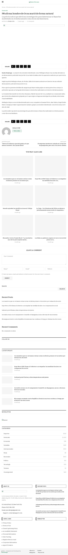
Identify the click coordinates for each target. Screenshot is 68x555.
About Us (32, 550)
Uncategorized (35, 472)
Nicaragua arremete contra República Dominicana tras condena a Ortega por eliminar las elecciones (31, 319)
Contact (39, 550)
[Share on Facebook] (17, 66)
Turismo (35, 468)
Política (35, 460)
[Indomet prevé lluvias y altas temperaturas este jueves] (7, 380)
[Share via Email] (29, 66)
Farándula (35, 445)
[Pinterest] (61, 551)
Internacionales (35, 449)
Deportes (35, 433)
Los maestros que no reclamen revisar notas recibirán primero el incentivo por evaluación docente (31, 301)
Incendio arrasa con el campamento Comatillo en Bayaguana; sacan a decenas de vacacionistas (29, 314)
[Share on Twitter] (21, 66)
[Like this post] (13, 66)
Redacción (11, 21)
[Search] (65, 2)
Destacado (35, 437)
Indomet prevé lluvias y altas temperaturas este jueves (18, 310)
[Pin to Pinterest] (25, 66)
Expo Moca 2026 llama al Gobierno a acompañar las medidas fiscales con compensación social (30, 305)
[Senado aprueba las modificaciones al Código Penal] (17, 195)
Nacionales (35, 457)
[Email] (65, 551)
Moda (35, 453)
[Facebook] (53, 551)
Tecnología (35, 464)
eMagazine (32, 552)
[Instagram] (58, 551)
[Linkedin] (63, 551)
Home (3, 7)
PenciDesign (4, 552)
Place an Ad (41, 552)
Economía (35, 441)
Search (4, 286)
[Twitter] (56, 551)
